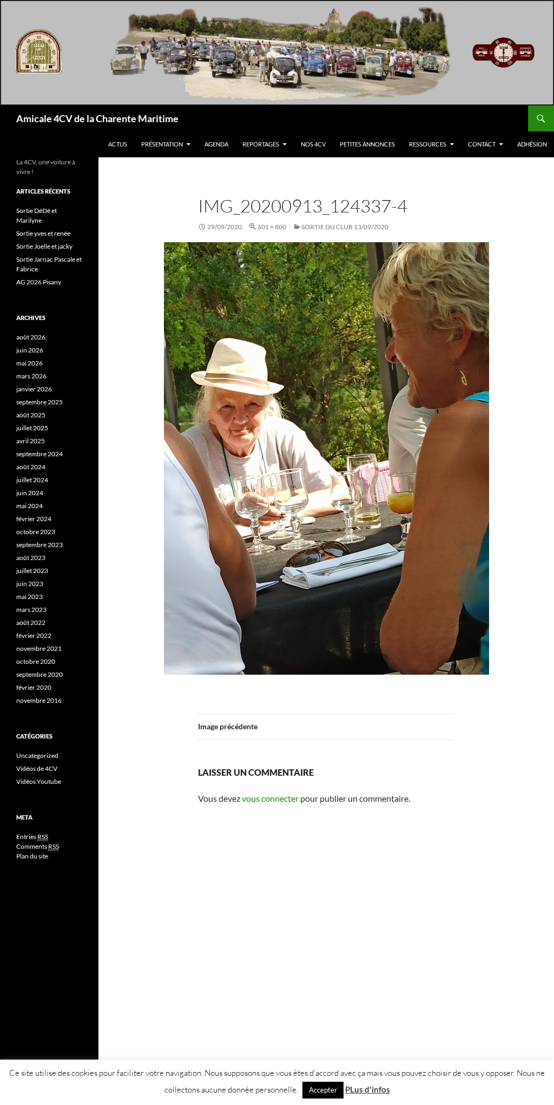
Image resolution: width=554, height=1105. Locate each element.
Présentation (162, 144)
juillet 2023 (32, 571)
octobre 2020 (35, 661)
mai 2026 (29, 363)
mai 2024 (29, 506)
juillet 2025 (32, 428)
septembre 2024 (39, 454)
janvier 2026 (34, 389)
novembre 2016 (39, 700)
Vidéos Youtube (38, 781)
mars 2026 (31, 376)
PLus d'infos (367, 1089)
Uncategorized (37, 755)
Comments (37, 846)
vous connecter (270, 798)
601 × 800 (272, 227)
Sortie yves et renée (43, 233)
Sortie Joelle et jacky (44, 246)
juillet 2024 (32, 480)
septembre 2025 (39, 402)
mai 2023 (29, 597)
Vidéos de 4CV (36, 768)
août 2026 (30, 337)
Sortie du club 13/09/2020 (344, 227)
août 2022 (30, 622)
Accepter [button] (323, 1090)
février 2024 (33, 519)
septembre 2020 (39, 674)
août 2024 (30, 467)
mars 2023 (31, 609)
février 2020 (33, 687)
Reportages (260, 144)
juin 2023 (29, 584)
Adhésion (532, 144)
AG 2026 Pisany (38, 282)
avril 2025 (30, 441)
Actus (117, 144)
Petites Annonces (367, 144)
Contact (482, 144)
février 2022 (33, 635)
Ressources (427, 144)
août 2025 (30, 415)
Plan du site (32, 856)
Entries (32, 837)
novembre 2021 (39, 648)
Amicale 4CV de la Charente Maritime (97, 118)
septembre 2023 (39, 545)
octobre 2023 (35, 532)
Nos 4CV (313, 144)
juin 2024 (29, 493)
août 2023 (30, 558)
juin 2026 (29, 350)
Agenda (216, 144)
